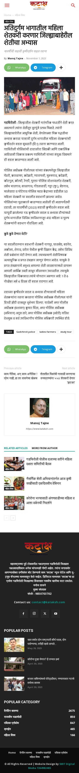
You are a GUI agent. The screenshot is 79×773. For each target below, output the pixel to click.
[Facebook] (23, 614)
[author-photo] (39, 417)
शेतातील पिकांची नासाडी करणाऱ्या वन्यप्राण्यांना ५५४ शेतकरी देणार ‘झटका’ (57, 378)
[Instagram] (34, 614)
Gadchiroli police (25, 331)
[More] (61, 67)
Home (7, 15)
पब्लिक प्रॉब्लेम (61, 752)
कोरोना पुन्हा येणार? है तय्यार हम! (43, 659)
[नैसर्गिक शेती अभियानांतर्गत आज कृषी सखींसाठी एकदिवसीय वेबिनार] (14, 483)
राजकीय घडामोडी (43, 752)
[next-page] (13, 517)
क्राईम (46, 757)
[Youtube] (56, 614)
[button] (6, 5)
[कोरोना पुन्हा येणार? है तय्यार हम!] (14, 664)
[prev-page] (6, 517)
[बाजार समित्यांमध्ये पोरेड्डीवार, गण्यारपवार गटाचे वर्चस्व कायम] (14, 684)
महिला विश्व (20, 15)
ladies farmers (48, 331)
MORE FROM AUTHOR (45, 448)
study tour (66, 331)
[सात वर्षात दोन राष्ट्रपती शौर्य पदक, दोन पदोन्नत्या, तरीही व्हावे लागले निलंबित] (14, 645)
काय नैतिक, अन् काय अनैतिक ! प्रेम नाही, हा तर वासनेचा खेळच (20, 376)
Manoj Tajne (15, 58)
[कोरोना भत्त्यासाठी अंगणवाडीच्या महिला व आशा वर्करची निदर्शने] (14, 503)
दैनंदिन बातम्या (26, 752)
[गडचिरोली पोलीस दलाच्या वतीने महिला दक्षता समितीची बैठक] (14, 464)
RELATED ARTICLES (16, 448)
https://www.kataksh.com (39, 428)
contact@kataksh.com (48, 602)
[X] (45, 614)
